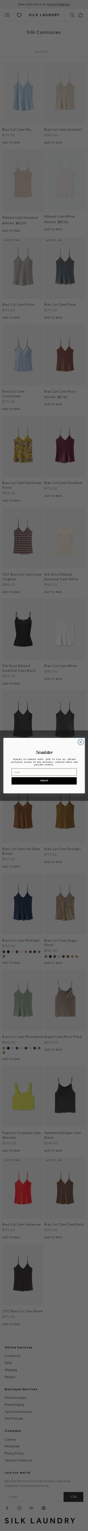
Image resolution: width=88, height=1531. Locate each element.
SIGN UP (44, 780)
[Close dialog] (80, 742)
